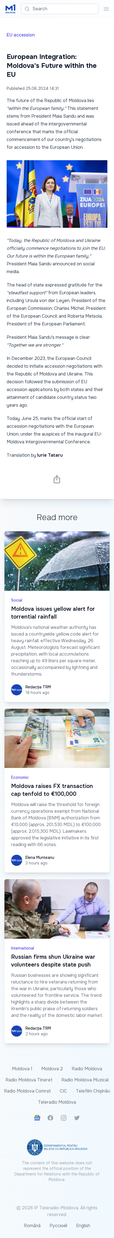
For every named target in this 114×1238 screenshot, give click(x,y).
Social (16, 600)
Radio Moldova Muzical (84, 1080)
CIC (63, 1091)
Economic (20, 777)
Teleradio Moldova (57, 1102)
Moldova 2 (52, 1069)
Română (32, 1226)
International (22, 948)
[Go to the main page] (10, 8)
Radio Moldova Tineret (29, 1080)
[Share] (57, 479)
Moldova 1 (22, 1069)
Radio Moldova (87, 1069)
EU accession (21, 35)
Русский (58, 1226)
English (83, 1226)
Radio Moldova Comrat (27, 1091)
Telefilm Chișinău (93, 1091)
